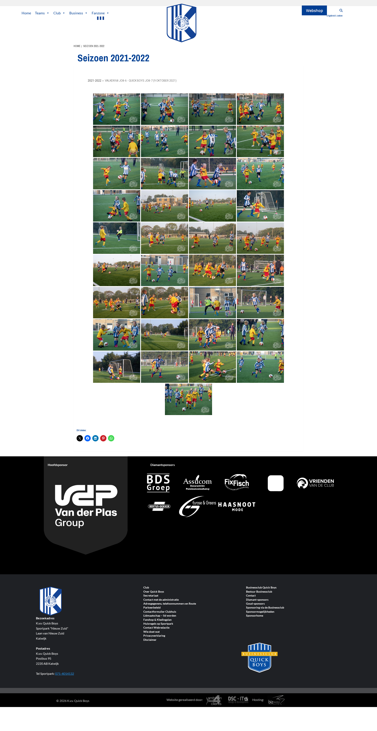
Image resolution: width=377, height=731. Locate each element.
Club (57, 13)
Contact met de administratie (161, 599)
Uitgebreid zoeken (335, 15)
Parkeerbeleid (152, 607)
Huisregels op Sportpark (158, 623)
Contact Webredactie (156, 627)
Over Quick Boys (153, 591)
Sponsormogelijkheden (260, 611)
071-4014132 (64, 673)
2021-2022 (94, 80)
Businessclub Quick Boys (261, 587)
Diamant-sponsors (257, 599)
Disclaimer (149, 639)
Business (76, 13)
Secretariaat (150, 595)
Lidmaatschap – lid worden (159, 615)
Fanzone (98, 13)
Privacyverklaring (154, 635)
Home (26, 13)
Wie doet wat (151, 631)
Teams (40, 13)
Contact (251, 595)
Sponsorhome (254, 615)
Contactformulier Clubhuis (159, 611)
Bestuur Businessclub (259, 591)
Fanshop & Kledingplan (157, 619)
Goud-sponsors (255, 603)
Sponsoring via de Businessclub (265, 607)
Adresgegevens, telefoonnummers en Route (169, 603)
